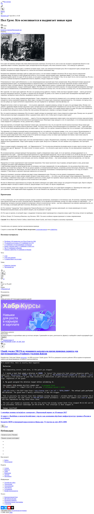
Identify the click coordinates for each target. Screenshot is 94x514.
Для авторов (8, 484)
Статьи (6, 468)
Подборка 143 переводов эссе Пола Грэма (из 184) (20, 241)
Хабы (6, 471)
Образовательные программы (13, 502)
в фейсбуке (53, 229)
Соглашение (8, 489)
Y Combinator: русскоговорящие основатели (18, 244)
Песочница (7, 476)
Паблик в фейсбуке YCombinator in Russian (17, 249)
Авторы (6, 474)
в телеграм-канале (41, 229)
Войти (6, 460)
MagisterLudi (5, 16)
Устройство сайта (9, 482)
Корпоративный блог (11, 497)
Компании (7, 473)
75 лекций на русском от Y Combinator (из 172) (19, 243)
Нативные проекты (10, 500)
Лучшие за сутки (6, 434)
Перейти (3, 337)
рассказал (24, 357)
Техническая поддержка (19, 510)
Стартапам (7, 503)
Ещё (6, 426)
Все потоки (7, 1)
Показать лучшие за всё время (10, 438)
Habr (10, 512)
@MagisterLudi (5, 289)
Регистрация (8, 462)
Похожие (14, 434)
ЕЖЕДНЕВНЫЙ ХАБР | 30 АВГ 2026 (13, 341)
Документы (8, 487)
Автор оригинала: (10, 33)
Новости (7, 469)
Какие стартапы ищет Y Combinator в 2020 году (19, 246)
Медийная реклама (10, 498)
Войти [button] (3, 11)
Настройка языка (6, 510)
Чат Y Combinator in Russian (13, 248)
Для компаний (8, 486)
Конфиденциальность (11, 491)
